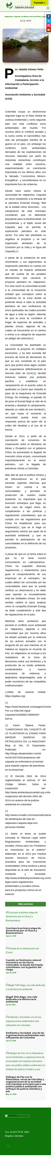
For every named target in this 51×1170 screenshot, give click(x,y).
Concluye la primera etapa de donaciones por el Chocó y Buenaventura (23, 930)
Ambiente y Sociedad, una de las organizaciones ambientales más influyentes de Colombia (25, 1035)
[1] (27, 119)
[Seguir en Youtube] (48, 30)
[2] (16, 251)
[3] (32, 338)
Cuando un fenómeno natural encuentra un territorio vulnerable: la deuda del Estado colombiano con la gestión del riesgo (24, 964)
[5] (43, 409)
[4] (33, 373)
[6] (17, 527)
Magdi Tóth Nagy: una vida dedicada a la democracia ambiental (21, 999)
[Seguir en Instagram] (48, 25)
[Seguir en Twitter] (48, 21)
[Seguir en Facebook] (48, 16)
